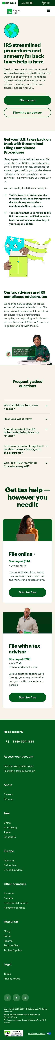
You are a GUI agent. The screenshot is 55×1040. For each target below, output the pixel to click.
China (7, 822)
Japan (7, 832)
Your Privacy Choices (36, 1033)
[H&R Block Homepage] (9, 3)
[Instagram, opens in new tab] (25, 997)
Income (8, 940)
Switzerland (10, 865)
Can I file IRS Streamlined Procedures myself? (20, 464)
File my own (27, 100)
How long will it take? (18, 418)
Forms (7, 935)
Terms (7, 973)
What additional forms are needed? (21, 407)
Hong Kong (10, 827)
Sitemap (8, 799)
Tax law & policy (13, 950)
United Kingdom (13, 869)
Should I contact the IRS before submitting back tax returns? (21, 432)
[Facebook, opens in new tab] (16, 997)
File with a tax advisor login (19, 770)
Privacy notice (12, 978)
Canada (8, 898)
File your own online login (18, 766)
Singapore (10, 836)
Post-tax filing (11, 945)
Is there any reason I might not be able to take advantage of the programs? (23, 449)
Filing (7, 931)
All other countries (14, 907)
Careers (8, 794)
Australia (9, 893)
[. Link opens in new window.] (13, 1033)
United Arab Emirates (16, 902)
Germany (9, 860)
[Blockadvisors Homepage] (27, 3)
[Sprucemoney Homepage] (46, 3)
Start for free (27, 592)
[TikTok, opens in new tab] (7, 997)
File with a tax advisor (27, 112)
